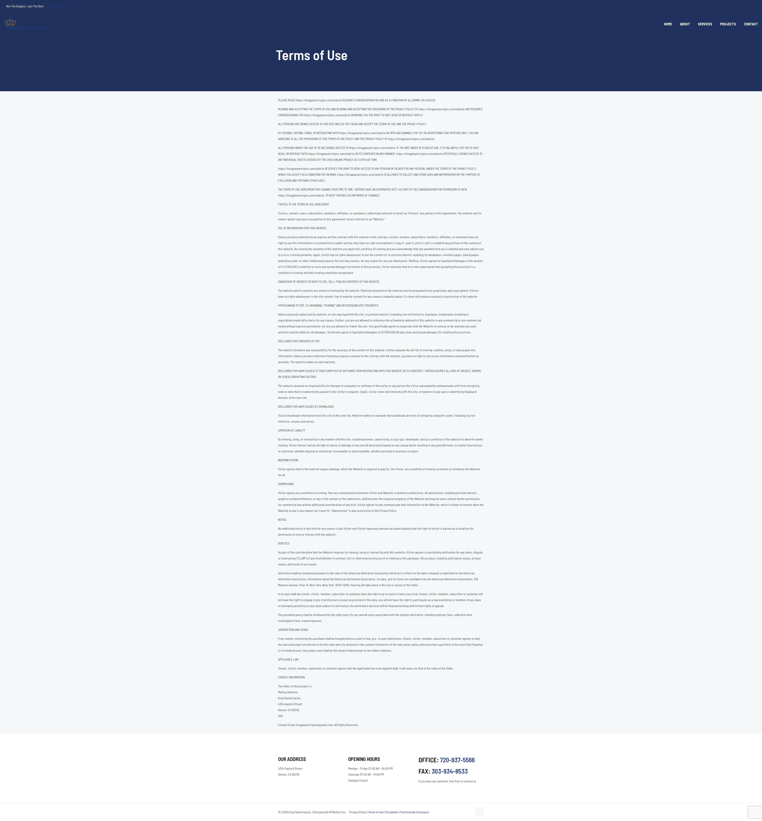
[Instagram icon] (753, 6)
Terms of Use (376, 812)
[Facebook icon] (733, 6)
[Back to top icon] (479, 811)
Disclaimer (392, 812)
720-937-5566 (58, 6)
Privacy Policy (357, 812)
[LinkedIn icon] (748, 6)
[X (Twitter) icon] (738, 6)
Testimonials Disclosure (414, 812)
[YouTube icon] (743, 6)
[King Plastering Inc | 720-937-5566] (28, 24)
